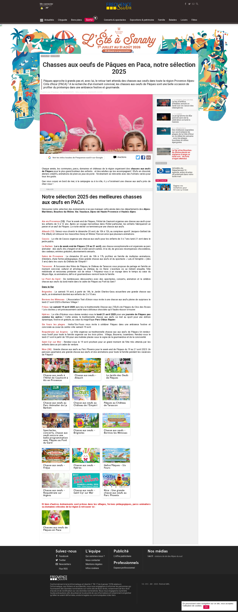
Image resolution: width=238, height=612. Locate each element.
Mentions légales (94, 564)
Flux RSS (63, 568)
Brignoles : (48, 291)
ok (206, 607)
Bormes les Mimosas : (54, 299)
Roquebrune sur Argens (55, 332)
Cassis (46, 239)
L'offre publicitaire (122, 556)
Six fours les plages (54, 324)
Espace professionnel (124, 567)
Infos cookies (92, 568)
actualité (45, 56)
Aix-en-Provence (51, 221)
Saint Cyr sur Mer (52, 342)
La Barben (47, 246)
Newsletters (64, 564)
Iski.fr (165, 556)
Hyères (46, 314)
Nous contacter (93, 560)
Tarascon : (47, 266)
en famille (55, 56)
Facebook (63, 556)
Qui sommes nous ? (95, 556)
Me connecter (46, 4)
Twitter (62, 560)
